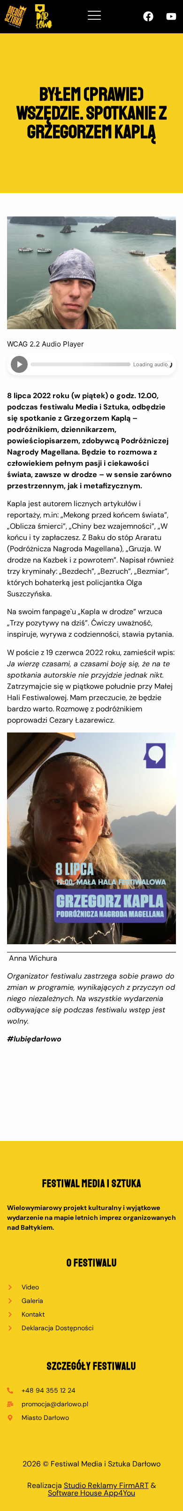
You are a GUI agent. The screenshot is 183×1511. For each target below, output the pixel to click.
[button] (94, 16)
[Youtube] (171, 16)
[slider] (80, 364)
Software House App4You (91, 1493)
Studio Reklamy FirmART (106, 1485)
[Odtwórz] (19, 364)
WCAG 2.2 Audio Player (45, 343)
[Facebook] (148, 16)
